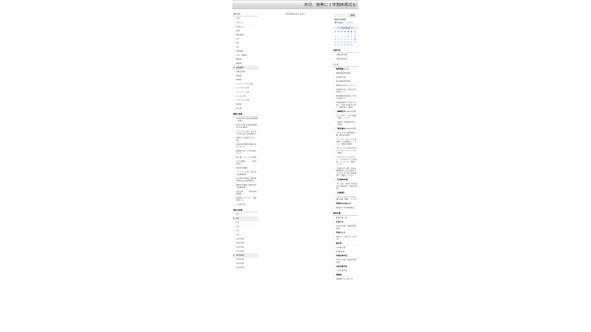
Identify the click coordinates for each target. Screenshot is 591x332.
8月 (237, 218)
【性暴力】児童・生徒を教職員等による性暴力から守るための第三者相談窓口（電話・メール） (346, 172)
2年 (237, 43)
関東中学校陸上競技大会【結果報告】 (246, 186)
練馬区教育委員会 (343, 73)
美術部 (239, 76)
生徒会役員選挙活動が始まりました (246, 145)
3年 (237, 47)
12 (339, 39)
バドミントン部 (242, 92)
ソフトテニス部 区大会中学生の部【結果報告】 (246, 132)
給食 (238, 31)
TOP (238, 18)
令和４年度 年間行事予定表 (346, 227)
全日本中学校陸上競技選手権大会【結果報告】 (246, 179)
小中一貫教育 (241, 55)
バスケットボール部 (244, 84)
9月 (237, 214)
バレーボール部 (242, 88)
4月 (237, 235)
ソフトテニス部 (242, 100)
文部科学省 (340, 77)
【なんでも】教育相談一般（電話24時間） (346, 134)
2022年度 (240, 255)
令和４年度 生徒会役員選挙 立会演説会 (246, 126)
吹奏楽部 (239, 67)
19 (339, 42)
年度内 (340, 23)
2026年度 (240, 239)
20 (342, 42)
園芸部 (239, 59)
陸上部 (239, 108)
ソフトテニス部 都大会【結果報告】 (246, 173)
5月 (237, 231)
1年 (237, 39)
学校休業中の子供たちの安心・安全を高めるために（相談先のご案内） (346, 104)
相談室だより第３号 (344, 279)
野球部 (239, 104)
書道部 (239, 63)
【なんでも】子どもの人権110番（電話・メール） (347, 198)
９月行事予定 (341, 270)
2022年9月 (345, 28)
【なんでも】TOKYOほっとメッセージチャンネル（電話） (346, 150)
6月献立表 (340, 251)
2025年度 (240, 243)
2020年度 (240, 263)
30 (351, 44)
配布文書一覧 (341, 218)
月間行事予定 (341, 55)
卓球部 (239, 80)
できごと (239, 22)
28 (345, 44)
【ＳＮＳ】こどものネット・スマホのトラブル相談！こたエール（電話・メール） (346, 160)
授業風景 (239, 51)
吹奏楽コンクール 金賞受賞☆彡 (246, 199)
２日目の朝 (240, 204)
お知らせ (239, 27)
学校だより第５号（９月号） (346, 238)
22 (348, 42)
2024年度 (240, 247)
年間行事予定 (341, 59)
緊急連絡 (239, 35)
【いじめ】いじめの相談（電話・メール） (346, 116)
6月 (237, 226)
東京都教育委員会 (343, 81)
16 (351, 39)
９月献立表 (340, 247)
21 (345, 42)
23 (351, 42)
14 (345, 39)
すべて (350, 23)
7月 (237, 222)
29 (348, 44)
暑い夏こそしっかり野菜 (246, 157)
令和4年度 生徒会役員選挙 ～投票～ (247, 119)
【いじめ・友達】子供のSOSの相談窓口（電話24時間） (347, 186)
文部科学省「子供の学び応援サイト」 (346, 90)
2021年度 (240, 259)
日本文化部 (240, 71)
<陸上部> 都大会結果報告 (246, 192)
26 (339, 44)
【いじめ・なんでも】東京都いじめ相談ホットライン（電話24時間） (346, 141)
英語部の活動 (241, 168)
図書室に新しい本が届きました (246, 152)
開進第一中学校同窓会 (345, 208)
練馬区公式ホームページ (346, 85)
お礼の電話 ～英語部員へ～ (246, 162)
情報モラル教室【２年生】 (245, 139)
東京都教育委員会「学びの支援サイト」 (346, 97)
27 (342, 44)
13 (342, 39)
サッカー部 (240, 96)
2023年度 (240, 251)
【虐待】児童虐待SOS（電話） (345, 123)
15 (348, 39)
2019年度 (240, 267)
